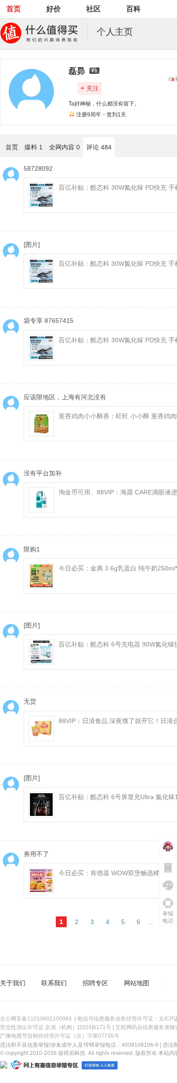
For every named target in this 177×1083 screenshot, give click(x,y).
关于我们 (12, 983)
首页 (13, 9)
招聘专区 (95, 983)
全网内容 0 (64, 147)
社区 (93, 9)
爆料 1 (34, 147)
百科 (133, 9)
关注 (89, 88)
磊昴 (77, 71)
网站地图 (136, 983)
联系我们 (54, 983)
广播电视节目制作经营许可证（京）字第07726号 (59, 1036)
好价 (53, 9)
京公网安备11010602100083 (36, 1019)
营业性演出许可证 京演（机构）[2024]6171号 (55, 1027)
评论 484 (99, 147)
